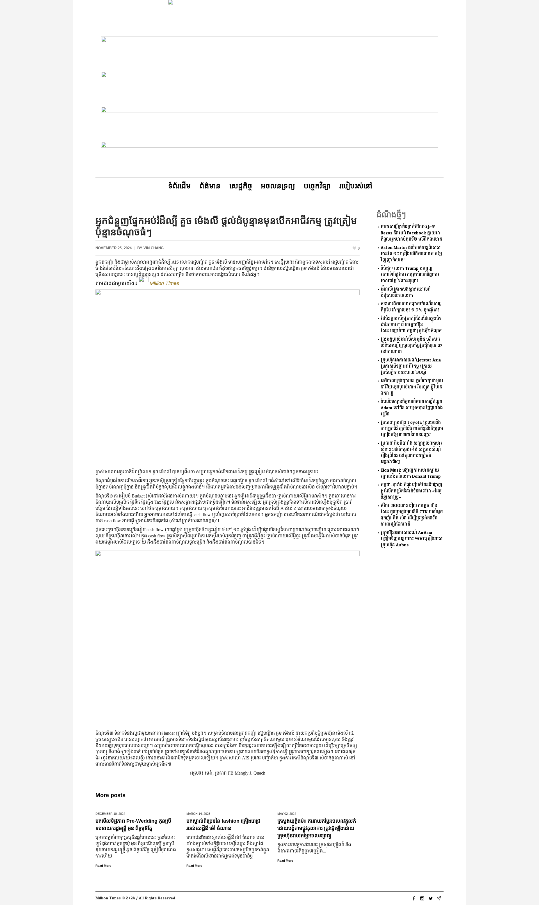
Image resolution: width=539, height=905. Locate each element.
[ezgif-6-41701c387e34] (269, 88)
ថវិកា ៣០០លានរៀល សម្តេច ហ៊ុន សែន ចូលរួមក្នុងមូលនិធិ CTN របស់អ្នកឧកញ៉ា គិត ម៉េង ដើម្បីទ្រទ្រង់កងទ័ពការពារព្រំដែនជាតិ (412, 515)
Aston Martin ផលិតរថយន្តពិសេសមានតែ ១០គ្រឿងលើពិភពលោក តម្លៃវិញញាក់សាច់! (411, 254)
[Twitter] (430, 898)
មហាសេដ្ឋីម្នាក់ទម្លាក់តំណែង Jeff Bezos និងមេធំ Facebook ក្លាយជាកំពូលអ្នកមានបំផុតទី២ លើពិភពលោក (411, 233)
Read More (103, 865)
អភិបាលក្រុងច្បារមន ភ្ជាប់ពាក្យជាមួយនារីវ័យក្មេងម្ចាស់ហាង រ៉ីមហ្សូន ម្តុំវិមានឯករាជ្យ (412, 387)
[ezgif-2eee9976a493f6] (269, 53)
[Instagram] (422, 898)
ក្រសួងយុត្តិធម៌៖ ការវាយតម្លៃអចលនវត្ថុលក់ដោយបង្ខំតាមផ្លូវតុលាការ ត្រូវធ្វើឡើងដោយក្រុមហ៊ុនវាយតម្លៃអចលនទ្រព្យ (316, 828)
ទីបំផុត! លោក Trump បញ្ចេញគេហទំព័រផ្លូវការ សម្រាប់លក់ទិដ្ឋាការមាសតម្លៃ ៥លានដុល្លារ (410, 275)
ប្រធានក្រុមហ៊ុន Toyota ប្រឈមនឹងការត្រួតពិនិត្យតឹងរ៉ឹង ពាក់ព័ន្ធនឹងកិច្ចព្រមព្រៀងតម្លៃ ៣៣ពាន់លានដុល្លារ (412, 429)
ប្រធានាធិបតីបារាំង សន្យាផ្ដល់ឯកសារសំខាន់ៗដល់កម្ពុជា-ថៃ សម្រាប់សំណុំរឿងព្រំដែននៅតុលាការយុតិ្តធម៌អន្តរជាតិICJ (411, 453)
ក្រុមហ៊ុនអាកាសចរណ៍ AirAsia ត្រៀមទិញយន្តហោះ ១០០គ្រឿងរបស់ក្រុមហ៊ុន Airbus (411, 539)
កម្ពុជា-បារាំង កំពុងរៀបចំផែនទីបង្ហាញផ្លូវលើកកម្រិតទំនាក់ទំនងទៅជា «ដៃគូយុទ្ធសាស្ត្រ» (411, 491)
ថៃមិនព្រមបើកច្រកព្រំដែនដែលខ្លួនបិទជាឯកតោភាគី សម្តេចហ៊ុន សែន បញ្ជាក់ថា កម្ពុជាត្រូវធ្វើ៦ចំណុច (411, 325)
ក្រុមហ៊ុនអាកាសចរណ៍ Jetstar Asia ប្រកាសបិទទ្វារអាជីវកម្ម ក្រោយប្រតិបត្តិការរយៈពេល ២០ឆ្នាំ (411, 366)
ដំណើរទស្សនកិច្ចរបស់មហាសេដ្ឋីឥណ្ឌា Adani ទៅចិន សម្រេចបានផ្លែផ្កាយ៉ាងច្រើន (412, 408)
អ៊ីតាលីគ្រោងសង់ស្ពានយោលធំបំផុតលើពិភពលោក (406, 292)
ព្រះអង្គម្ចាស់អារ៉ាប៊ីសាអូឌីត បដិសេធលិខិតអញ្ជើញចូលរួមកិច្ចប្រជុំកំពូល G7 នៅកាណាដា (411, 346)
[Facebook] (413, 898)
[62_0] (269, 123)
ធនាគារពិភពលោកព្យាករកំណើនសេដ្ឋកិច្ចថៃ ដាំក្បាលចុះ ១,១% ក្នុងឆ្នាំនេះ (411, 307)
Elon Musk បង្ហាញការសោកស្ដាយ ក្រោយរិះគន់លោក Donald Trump (411, 473)
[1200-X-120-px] (269, 158)
